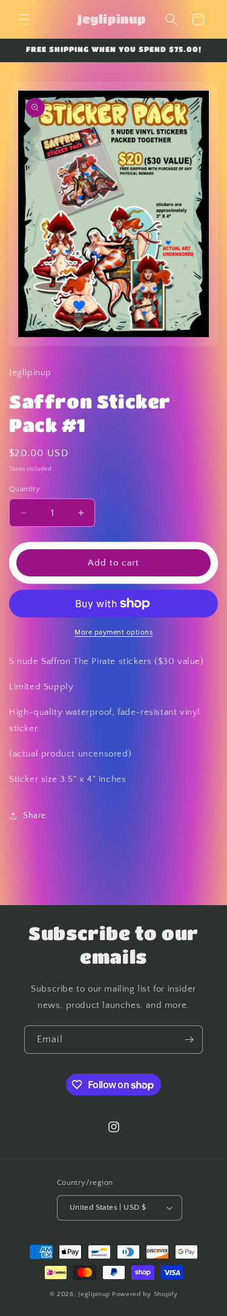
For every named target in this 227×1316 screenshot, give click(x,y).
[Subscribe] (189, 1039)
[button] (24, 19)
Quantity (24, 489)
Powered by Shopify (145, 1294)
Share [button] (34, 816)
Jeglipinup (94, 1294)
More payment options (113, 632)
